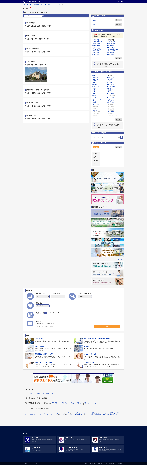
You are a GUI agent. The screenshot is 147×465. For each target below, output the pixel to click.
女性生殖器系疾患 (113, 49)
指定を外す (118, 20)
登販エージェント (100, 414)
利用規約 (87, 463)
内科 (94, 75)
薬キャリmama (79, 414)
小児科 (95, 81)
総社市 (86, 402)
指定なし (95, 24)
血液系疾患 (96, 51)
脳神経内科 (96, 77)
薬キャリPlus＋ (89, 414)
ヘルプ (106, 463)
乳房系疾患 (96, 47)
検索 (107, 326)
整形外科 (95, 82)
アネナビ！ (104, 413)
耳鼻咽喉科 (111, 93)
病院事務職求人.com (112, 414)
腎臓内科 (95, 102)
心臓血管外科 (111, 86)
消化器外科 (111, 101)
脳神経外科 (111, 84)
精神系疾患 (96, 54)
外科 (109, 81)
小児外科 (95, 88)
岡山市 (64, 402)
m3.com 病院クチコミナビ (78, 413)
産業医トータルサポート (36, 414)
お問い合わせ (112, 463)
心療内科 (95, 97)
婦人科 (110, 91)
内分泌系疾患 (111, 47)
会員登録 (120, 1)
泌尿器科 (95, 90)
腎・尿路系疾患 (97, 49)
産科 (94, 91)
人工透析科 (96, 104)
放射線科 (95, 95)
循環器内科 (111, 79)
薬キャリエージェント (51, 414)
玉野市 (93, 402)
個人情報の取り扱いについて (96, 463)
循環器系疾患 (96, 43)
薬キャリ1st (69, 414)
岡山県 (95, 20)
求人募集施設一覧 (39, 393)
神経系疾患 (96, 40)
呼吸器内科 (111, 77)
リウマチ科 (111, 97)
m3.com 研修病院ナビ (93, 413)
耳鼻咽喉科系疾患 (98, 41)
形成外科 (110, 82)
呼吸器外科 (96, 86)
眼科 (94, 93)
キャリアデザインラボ (63, 413)
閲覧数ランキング (50, 393)
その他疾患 (111, 54)
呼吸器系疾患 (111, 41)
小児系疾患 (96, 52)
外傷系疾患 (111, 52)
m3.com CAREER (30, 413)
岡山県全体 (55, 402)
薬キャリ (61, 414)
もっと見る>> (120, 259)
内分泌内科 (111, 102)
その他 (95, 110)
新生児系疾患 (111, 51)
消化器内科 (96, 79)
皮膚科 (110, 88)
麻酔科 (110, 99)
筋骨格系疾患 (96, 45)
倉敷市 (71, 402)
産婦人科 (110, 90)
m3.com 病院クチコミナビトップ (51, 5)
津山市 (78, 402)
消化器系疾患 (111, 43)
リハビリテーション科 (99, 99)
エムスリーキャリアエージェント (46, 413)
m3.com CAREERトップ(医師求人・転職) (32, 5)
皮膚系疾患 (111, 45)
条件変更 (96, 147)
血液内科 (95, 101)
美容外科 (95, 84)
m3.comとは (119, 463)
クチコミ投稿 (28, 393)
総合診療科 (111, 112)
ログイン (114, 1)
